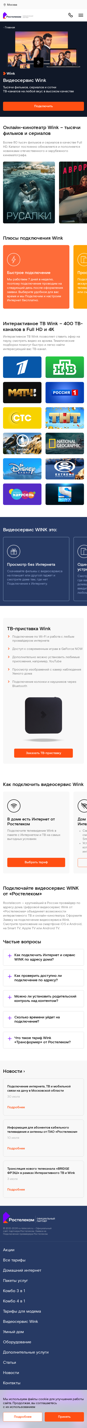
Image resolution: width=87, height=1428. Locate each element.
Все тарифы (14, 1260)
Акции (8, 1250)
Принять (64, 1417)
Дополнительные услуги (26, 1352)
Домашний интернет (22, 1270)
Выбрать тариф (36, 862)
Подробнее (23, 1417)
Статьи (9, 1362)
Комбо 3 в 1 (14, 1291)
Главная (10, 27)
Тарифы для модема (22, 1311)
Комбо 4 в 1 (14, 1301)
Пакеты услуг (15, 1280)
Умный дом (13, 1331)
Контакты (11, 1383)
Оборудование (17, 1342)
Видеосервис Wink (20, 1321)
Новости (13, 1071)
